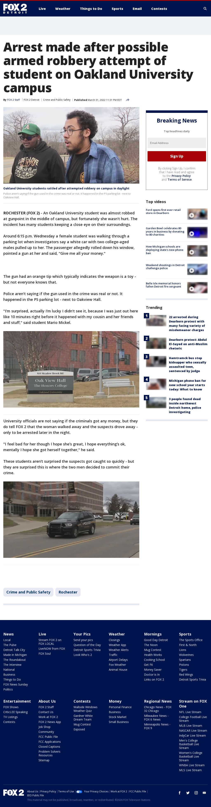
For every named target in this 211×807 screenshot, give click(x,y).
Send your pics (83, 640)
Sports (185, 634)
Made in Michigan (15, 655)
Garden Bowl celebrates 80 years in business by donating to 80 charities (165, 231)
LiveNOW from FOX (52, 649)
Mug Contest (152, 650)
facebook (179, 792)
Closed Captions (49, 747)
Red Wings (186, 674)
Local (7, 640)
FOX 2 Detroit (31, 100)
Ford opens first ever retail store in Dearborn (163, 211)
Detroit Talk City (14, 650)
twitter (188, 792)
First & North (188, 645)
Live (42, 634)
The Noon (151, 645)
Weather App (117, 645)
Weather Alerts (119, 650)
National (9, 670)
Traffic (113, 655)
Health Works (153, 655)
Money (115, 701)
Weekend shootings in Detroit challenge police (165, 266)
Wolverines (186, 655)
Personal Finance (120, 707)
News (8, 634)
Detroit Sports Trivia (87, 650)
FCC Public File (48, 737)
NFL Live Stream (190, 712)
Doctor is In (152, 674)
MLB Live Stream (190, 726)
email (204, 792)
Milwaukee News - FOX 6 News (156, 717)
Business (9, 674)
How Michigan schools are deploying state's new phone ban (164, 250)
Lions (182, 650)
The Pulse (9, 645)
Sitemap (44, 760)
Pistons (184, 665)
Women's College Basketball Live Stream (190, 756)
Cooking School (154, 660)
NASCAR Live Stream (193, 730)
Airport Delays (118, 660)
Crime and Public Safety (56, 100)
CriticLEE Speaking (15, 712)
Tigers (183, 670)
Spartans (185, 660)
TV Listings (10, 717)
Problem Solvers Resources (49, 753)
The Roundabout (14, 660)
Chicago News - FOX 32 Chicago (157, 709)
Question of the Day (87, 645)
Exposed (79, 729)
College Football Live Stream (193, 719)
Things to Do (12, 679)
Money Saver (153, 670)
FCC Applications (50, 742)
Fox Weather (117, 665)
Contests (9, 722)
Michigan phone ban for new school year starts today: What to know (187, 385)
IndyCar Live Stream (192, 735)
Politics (8, 689)
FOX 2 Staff (46, 707)
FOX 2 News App (50, 722)
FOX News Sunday (15, 684)
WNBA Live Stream (192, 765)
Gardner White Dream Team (83, 717)
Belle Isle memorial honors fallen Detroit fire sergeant (163, 284)
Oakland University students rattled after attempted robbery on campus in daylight (66, 188)
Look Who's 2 (83, 655)
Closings (114, 640)
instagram (196, 792)
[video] (197, 214)
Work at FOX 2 (48, 717)
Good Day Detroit (156, 640)
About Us (47, 701)
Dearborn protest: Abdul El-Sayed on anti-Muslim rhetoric (188, 344)
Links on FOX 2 (154, 679)
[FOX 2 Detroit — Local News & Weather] (16, 9)
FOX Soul (45, 653)
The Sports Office (191, 640)
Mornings (153, 634)
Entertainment (17, 701)
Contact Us (46, 712)
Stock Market (118, 717)
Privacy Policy (181, 176)
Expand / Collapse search (205, 9)
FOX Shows (11, 707)
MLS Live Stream (190, 770)
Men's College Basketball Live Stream (189, 744)
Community (46, 732)
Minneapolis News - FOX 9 (157, 726)
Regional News (158, 701)
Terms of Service (180, 179)
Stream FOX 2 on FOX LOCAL (50, 642)
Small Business (119, 722)
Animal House (118, 670)
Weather (117, 634)
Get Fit (148, 665)
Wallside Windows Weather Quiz (85, 709)
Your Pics (82, 634)
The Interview (12, 665)
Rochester (68, 592)
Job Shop (44, 727)
